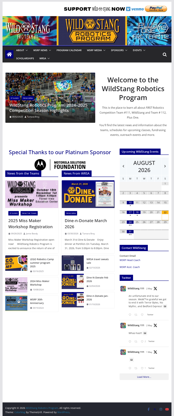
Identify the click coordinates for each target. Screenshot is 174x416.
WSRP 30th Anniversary (37, 301)
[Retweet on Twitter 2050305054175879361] (137, 368)
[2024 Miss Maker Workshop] (16, 285)
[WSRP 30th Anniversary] (16, 304)
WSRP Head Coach (130, 260)
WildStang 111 (136, 288)
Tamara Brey (33, 116)
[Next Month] (165, 166)
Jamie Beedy (32, 233)
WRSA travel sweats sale (97, 261)
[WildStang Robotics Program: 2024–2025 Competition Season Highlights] (50, 75)
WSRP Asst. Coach (130, 267)
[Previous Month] (123, 166)
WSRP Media (94, 50)
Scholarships (25, 58)
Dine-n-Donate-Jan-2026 (97, 297)
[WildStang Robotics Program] (87, 18)
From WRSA (28, 98)
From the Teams (29, 213)
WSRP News (40, 50)
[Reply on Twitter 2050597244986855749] (131, 314)
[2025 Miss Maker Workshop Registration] (31, 194)
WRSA (42, 58)
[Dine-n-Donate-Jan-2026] (73, 300)
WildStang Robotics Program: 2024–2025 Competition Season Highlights (48, 107)
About (20, 50)
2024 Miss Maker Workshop (39, 282)
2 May (149, 288)
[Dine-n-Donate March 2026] (88, 194)
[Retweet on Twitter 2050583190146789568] (137, 341)
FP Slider (15, 98)
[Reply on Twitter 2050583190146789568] (131, 341)
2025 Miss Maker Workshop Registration (30, 223)
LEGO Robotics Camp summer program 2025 (42, 263)
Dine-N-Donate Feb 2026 (97, 279)
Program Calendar (69, 50)
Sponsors (117, 50)
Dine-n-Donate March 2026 (86, 223)
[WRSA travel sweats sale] (73, 263)
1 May (149, 352)
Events (137, 50)
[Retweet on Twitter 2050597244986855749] (137, 314)
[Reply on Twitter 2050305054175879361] (131, 368)
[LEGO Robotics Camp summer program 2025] (16, 265)
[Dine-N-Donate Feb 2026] (73, 282)
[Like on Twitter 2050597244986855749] (143, 314)
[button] (26, 50)
